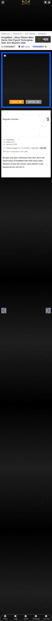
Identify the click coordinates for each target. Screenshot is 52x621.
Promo (5, 619)
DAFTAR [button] (31, 102)
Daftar (26, 619)
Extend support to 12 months (26, 148)
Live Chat (46, 619)
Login (16, 619)
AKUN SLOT (17, 34)
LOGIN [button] (14, 102)
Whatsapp (36, 619)
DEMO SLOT (5, 34)
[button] (3, 310)
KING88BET (42, 34)
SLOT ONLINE (30, 34)
